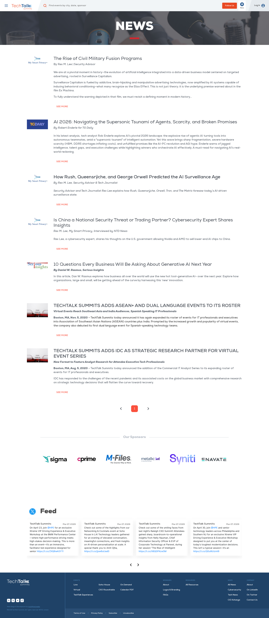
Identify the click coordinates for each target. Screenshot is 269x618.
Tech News (233, 595)
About (166, 585)
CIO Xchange (234, 600)
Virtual (77, 590)
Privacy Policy (97, 613)
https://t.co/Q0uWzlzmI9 (206, 551)
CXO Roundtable (107, 590)
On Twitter (252, 595)
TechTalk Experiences (83, 595)
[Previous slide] (130, 564)
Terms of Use (79, 613)
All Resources (192, 585)
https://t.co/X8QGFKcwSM (152, 551)
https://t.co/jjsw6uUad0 (96, 551)
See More (62, 107)
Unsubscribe (128, 613)
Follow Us (229, 6)
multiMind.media (34, 606)
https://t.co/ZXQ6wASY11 (50, 551)
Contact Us (252, 600)
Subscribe (113, 613)
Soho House (104, 585)
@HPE (50, 527)
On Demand (126, 585)
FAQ (165, 595)
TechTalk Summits (40, 524)
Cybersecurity (234, 590)
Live (75, 585)
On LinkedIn (252, 590)
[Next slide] (138, 564)
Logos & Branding (171, 590)
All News (232, 585)
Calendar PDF (127, 590)
